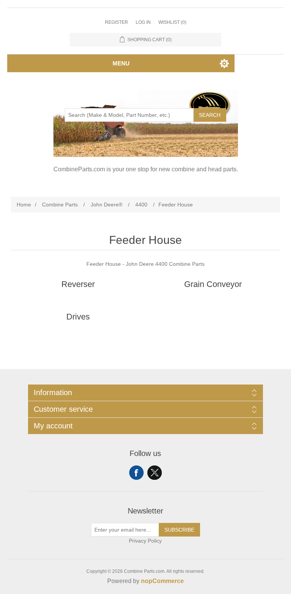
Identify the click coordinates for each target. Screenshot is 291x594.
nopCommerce (162, 581)
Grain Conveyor (213, 284)
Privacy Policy (145, 541)
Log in (143, 22)
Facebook (136, 472)
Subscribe (179, 530)
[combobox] (129, 115)
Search (210, 115)
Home (24, 205)
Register (116, 22)
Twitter (154, 472)
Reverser (78, 284)
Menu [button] (121, 63)
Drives (78, 316)
